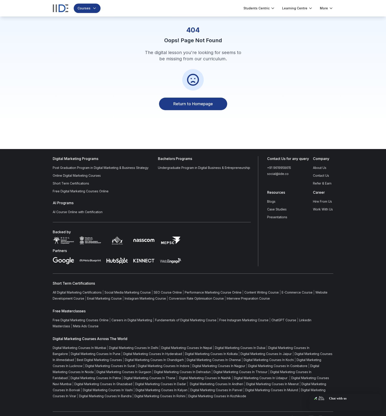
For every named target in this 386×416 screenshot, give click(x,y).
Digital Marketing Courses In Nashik (204, 378)
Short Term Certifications (71, 183)
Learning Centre (294, 8)
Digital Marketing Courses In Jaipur (266, 354)
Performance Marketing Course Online (213, 292)
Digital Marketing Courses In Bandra (105, 396)
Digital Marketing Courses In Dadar (160, 384)
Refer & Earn (322, 183)
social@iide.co (278, 174)
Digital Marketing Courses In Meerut (272, 384)
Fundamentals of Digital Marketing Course (185, 320)
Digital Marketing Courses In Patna (96, 378)
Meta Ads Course (86, 326)
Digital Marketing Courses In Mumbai (79, 348)
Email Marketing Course (104, 298)
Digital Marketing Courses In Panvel (216, 390)
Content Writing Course (261, 292)
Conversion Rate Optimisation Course (196, 298)
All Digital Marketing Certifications (77, 292)
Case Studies (277, 209)
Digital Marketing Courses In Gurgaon (123, 372)
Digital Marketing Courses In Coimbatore (277, 366)
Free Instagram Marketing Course (244, 320)
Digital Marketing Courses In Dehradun (182, 372)
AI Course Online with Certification (78, 212)
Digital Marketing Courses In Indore (163, 366)
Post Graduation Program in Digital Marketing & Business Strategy (101, 168)
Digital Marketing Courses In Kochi (269, 360)
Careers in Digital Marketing (131, 320)
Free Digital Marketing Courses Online (81, 191)
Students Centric (256, 8)
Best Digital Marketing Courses (99, 360)
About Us (319, 168)
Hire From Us (322, 201)
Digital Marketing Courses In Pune (95, 354)
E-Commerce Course (297, 292)
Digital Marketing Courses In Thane (149, 378)
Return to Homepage (193, 103)
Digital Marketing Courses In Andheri (216, 384)
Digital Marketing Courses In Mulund (271, 390)
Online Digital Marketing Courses (77, 175)
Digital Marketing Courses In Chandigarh (154, 360)
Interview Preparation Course (248, 298)
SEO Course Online (168, 292)
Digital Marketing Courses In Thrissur (240, 372)
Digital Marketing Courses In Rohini (159, 396)
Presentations (277, 217)
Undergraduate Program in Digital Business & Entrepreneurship (204, 168)
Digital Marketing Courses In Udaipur (261, 378)
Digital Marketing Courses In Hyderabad (152, 354)
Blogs (271, 201)
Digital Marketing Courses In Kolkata (211, 354)
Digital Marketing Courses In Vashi (108, 390)
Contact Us (321, 175)
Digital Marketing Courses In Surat (110, 366)
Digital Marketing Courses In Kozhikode (217, 396)
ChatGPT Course (283, 320)
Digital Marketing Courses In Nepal (186, 348)
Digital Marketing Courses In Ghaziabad (103, 384)
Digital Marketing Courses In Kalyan (161, 390)
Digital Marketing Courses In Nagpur (218, 366)
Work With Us (323, 209)
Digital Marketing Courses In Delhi (133, 348)
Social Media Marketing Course (128, 292)
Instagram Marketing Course (145, 298)
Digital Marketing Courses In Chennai (214, 360)
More (324, 8)
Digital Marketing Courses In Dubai (240, 348)
